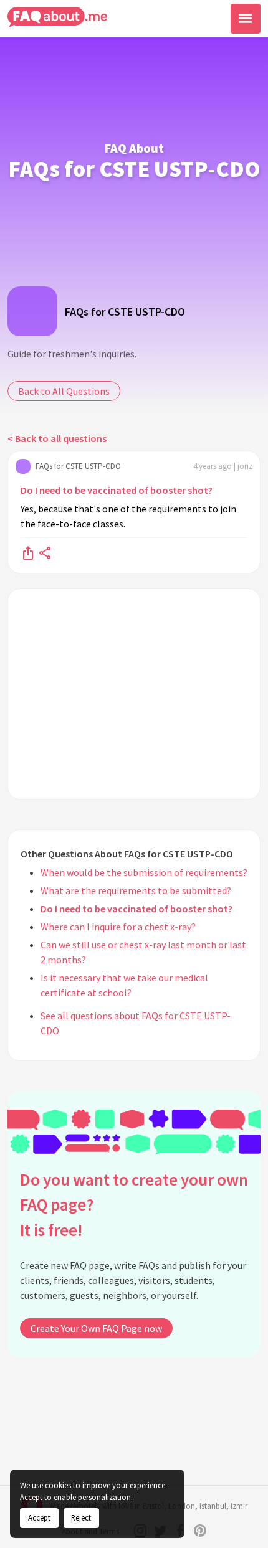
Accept (39, 1517)
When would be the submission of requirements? (144, 872)
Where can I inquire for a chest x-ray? (118, 926)
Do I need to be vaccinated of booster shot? (117, 490)
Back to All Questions (64, 391)
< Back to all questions (57, 438)
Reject (81, 1517)
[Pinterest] (200, 1530)
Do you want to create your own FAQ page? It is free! (134, 1204)
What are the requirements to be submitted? (136, 890)
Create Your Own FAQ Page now (96, 1328)
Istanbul (212, 1506)
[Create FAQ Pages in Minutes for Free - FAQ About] (57, 17)
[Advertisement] (134, 694)
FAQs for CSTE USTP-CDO (125, 311)
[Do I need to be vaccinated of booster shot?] (28, 552)
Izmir (239, 1506)
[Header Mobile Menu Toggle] (246, 19)
